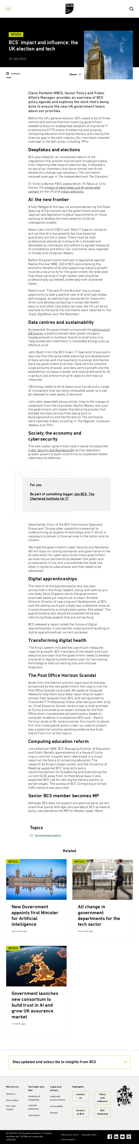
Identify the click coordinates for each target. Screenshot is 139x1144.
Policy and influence (102, 1097)
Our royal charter (10, 1108)
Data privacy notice (69, 1135)
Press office (12, 1100)
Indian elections (72, 191)
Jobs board (34, 1115)
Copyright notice (89, 1135)
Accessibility (56, 1106)
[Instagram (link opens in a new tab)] (129, 1136)
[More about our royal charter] (124, 1095)
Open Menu (8, 9)
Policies (54, 1113)
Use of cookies (68, 1140)
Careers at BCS (80, 1112)
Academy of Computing (34, 1098)
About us (10, 1094)
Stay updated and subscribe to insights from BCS (54, 1062)
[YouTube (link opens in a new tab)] (122, 1136)
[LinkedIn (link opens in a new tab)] (116, 1136)
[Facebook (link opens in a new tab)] (110, 1136)
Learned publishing (33, 1107)
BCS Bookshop (102, 1112)
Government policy (48, 836)
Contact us (80, 1096)
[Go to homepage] (70, 9)
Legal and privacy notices (57, 1098)
